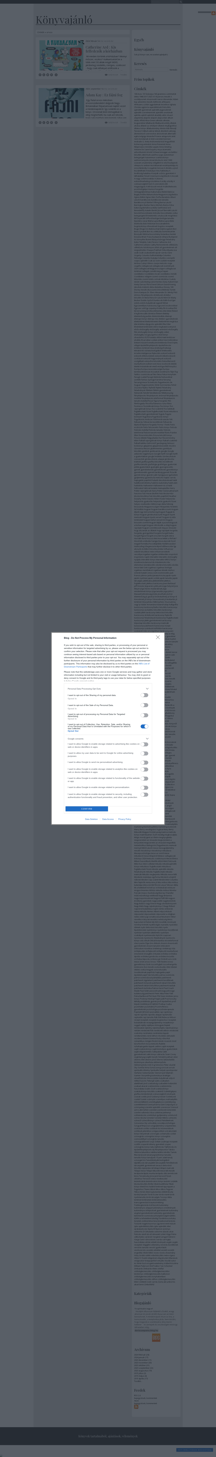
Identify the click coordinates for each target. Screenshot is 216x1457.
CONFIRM (86, 809)
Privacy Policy (124, 819)
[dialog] (108, 728)
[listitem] (108, 688)
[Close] (159, 638)
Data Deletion (91, 819)
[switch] (144, 695)
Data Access (108, 819)
